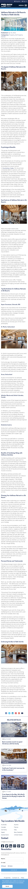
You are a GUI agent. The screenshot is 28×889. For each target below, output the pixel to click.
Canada (3, 827)
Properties (7, 877)
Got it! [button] (7, 886)
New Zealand (18, 832)
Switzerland (5, 835)
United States (18, 835)
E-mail (3, 862)
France (16, 827)
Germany (4, 829)
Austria (16, 824)
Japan (3, 832)
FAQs (22, 877)
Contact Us (15, 877)
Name (3, 858)
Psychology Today (8, 168)
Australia (3, 824)
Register (17, 1)
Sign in (25, 1)
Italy (15, 829)
